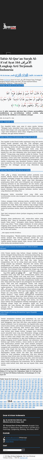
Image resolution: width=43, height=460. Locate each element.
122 (30, 393)
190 (19, 405)
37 (30, 382)
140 (8, 397)
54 (35, 384)
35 (24, 382)
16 (12, 381)
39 (35, 382)
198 (5, 407)
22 (30, 381)
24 (35, 381)
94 (21, 390)
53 (33, 384)
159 (34, 398)
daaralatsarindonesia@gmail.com (15, 439)
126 (1, 395)
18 (18, 381)
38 (33, 382)
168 (26, 401)
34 (21, 382)
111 (35, 391)
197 (1, 407)
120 (23, 393)
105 (13, 391)
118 (16, 393)
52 (30, 384)
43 (3, 384)
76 (12, 388)
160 (37, 398)
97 (29, 390)
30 (9, 382)
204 (26, 407)
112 (38, 391)
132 (23, 395)
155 (19, 398)
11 (41, 379)
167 (22, 401)
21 (27, 381)
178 (19, 404)
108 (24, 391)
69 (35, 386)
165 (14, 401)
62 (15, 386)
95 (23, 390)
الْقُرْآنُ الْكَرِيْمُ (21, 75)
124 (37, 393)
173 (1, 404)
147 (34, 397)
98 (32, 390)
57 (1, 386)
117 (12, 393)
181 (30, 404)
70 (38, 386)
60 (9, 386)
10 (38, 379)
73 (3, 388)
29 (6, 382)
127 (5, 395)
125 (41, 393)
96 (26, 390)
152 (8, 398)
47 (15, 384)
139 (5, 397)
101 (42, 390)
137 (41, 395)
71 (41, 386)
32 (15, 382)
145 (26, 397)
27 (1, 382)
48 (18, 384)
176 (12, 404)
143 (19, 397)
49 (21, 384)
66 (27, 386)
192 (26, 405)
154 (15, 398)
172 (41, 401)
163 (5, 401)
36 (27, 382)
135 (34, 395)
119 (19, 393)
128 (8, 395)
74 (6, 388)
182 (34, 404)
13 (3, 381)
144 (23, 397)
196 (41, 405)
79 (21, 388)
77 (15, 388)
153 (12, 398)
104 (9, 391)
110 (31, 391)
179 (23, 404)
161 (41, 398)
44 (6, 384)
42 (1, 384)
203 (23, 407)
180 (26, 404)
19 (21, 381)
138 (1, 397)
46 (12, 384)
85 (38, 388)
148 (37, 397)
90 (9, 390)
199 (8, 407)
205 (30, 407)
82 (30, 388)
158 (30, 398)
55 (38, 384)
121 (26, 393)
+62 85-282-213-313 (12, 437)
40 (38, 382)
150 (1, 398)
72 (1, 388)
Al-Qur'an (7, 80)
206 (33, 407)
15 (9, 381)
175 (8, 404)
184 (41, 404)
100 (38, 390)
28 (3, 382)
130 (15, 395)
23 (33, 381)
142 (15, 397)
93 (18, 390)
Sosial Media (9, 441)
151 (5, 398)
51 (27, 384)
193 (30, 405)
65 (24, 386)
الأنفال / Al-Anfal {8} (35, 75)
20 (24, 381)
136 (37, 395)
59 (6, 386)
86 (41, 388)
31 (12, 382)
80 (24, 388)
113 (42, 391)
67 (30, 386)
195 (37, 405)
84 (35, 388)
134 (30, 395)
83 (33, 388)
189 (15, 405)
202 (19, 407)
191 (23, 405)
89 (6, 390)
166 (18, 401)
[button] (4, 53)
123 (34, 393)
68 (33, 386)
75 (9, 388)
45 (9, 384)
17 (15, 381)
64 (21, 386)
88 (3, 390)
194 (34, 405)
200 (12, 407)
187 (8, 405)
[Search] (23, 450)
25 (38, 381)
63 (18, 386)
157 (26, 398)
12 (1, 381)
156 (23, 398)
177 (15, 404)
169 (29, 401)
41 (41, 382)
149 (41, 397)
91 (12, 390)
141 (12, 397)
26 (41, 381)
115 (5, 393)
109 (27, 391)
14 (6, 381)
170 (33, 401)
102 (2, 391)
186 (5, 405)
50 (24, 384)
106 (17, 391)
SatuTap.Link (24, 458)
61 (12, 386)
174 (5, 404)
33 (18, 382)
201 (15, 407)
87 (1, 390)
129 (12, 395)
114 (2, 393)
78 (18, 388)
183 (37, 404)
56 (41, 384)
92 (15, 390)
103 (5, 391)
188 (12, 405)
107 (20, 391)
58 (3, 386)
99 (35, 390)
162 (1, 401)
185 (1, 405)
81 (27, 388)
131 (19, 395)
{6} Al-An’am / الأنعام (7, 75)
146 (30, 397)
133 (26, 395)
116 (9, 393)
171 (37, 401)
